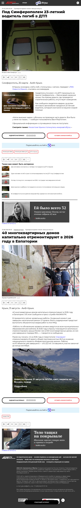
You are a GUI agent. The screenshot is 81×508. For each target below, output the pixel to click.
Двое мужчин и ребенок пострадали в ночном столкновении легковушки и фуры (38, 187)
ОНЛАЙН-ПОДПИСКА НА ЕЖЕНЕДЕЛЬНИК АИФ (47, 457)
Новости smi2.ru (9, 223)
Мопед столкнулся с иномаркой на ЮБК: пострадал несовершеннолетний (35, 180)
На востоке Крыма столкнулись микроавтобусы (50, 127)
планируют (60, 337)
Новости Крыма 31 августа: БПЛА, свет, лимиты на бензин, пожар (43, 380)
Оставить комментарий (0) (63, 135)
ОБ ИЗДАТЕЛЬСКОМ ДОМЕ (24, 457)
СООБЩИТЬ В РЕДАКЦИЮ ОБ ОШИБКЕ (57, 462)
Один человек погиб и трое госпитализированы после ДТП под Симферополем (37, 173)
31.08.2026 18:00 (7, 229)
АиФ (19, 72)
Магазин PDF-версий (70, 457)
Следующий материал (41, 502)
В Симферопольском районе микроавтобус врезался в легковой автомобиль (36, 194)
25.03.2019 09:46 (7, 8)
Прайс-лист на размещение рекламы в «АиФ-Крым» (42, 459)
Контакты (20, 459)
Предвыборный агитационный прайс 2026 (31, 462)
